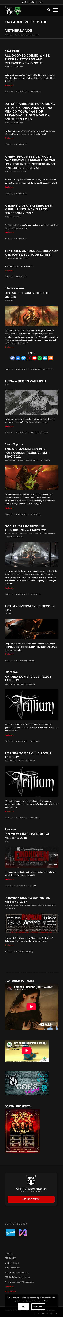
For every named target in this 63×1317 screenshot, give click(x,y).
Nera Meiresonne (26, 660)
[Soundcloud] (50, 360)
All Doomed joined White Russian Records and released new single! (27, 59)
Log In (41, 2)
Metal (27, 460)
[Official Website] (12, 360)
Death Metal (10, 534)
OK (23, 1306)
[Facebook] (18, 360)
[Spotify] (39, 360)
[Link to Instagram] (47, 1313)
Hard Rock (19, 460)
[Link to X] (38, 1313)
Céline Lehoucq (26, 952)
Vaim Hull (37, 92)
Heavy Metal (33, 534)
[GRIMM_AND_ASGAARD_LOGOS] (26, 10)
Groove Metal (22, 534)
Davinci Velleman (40, 433)
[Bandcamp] (45, 360)
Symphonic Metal (43, 460)
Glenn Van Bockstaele (43, 369)
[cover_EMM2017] (31, 923)
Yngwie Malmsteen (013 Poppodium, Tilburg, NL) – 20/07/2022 (27, 452)
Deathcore (9, 300)
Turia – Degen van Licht (25, 381)
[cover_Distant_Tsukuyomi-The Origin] (31, 316)
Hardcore (9, 67)
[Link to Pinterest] (52, 1313)
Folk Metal (9, 613)
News (16, 67)
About (24, 2)
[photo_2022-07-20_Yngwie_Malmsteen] (31, 477)
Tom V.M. (36, 514)
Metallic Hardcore (48, 534)
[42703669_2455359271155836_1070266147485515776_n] (31, 857)
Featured (8, 258)
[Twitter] (23, 360)
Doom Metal (32, 905)
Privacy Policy (10, 1292)
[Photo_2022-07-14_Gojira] (31, 554)
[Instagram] (29, 360)
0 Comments (21, 92)
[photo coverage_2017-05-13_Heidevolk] (31, 629)
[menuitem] (24, 2)
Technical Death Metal (14, 537)
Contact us (9, 1287)
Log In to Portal (31, 1199)
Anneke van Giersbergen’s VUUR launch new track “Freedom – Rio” (28, 209)
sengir (36, 741)
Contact (32, 2)
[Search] (47, 10)
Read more (9, 86)
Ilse (34, 886)
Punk (21, 67)
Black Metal (10, 905)
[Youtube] (34, 360)
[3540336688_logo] (31, 704)
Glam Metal (9, 460)
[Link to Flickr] (56, 1313)
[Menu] (54, 10)
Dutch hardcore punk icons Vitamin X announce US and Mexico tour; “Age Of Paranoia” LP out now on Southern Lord (30, 111)
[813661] (31, 402)
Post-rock (51, 905)
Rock (24, 171)
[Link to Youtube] (43, 1313)
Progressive (15, 171)
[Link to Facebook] (34, 1313)
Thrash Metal (10, 908)
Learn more (38, 1306)
